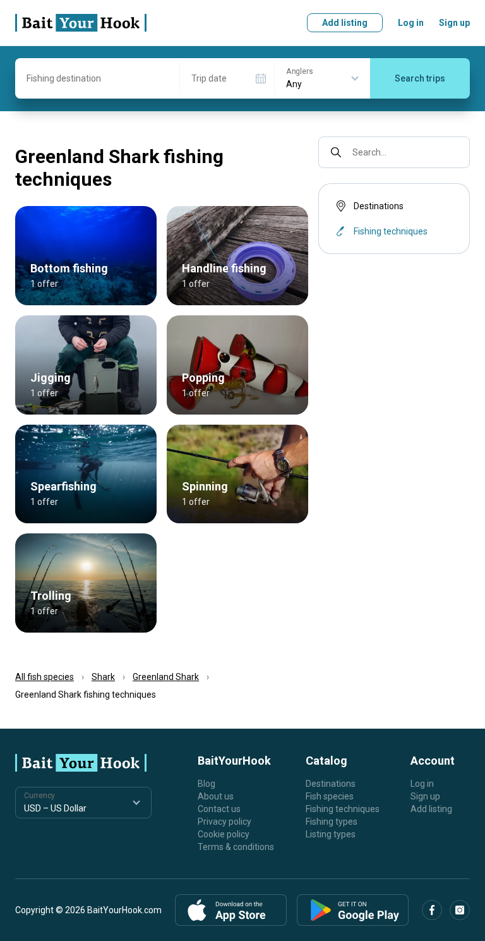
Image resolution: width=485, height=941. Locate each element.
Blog (206, 784)
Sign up (454, 23)
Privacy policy (224, 822)
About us (216, 796)
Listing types (331, 834)
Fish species (330, 796)
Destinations (379, 206)
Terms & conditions (236, 847)
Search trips (420, 78)
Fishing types (331, 822)
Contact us (219, 809)
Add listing (345, 23)
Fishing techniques (343, 809)
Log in (411, 23)
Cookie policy (223, 834)
